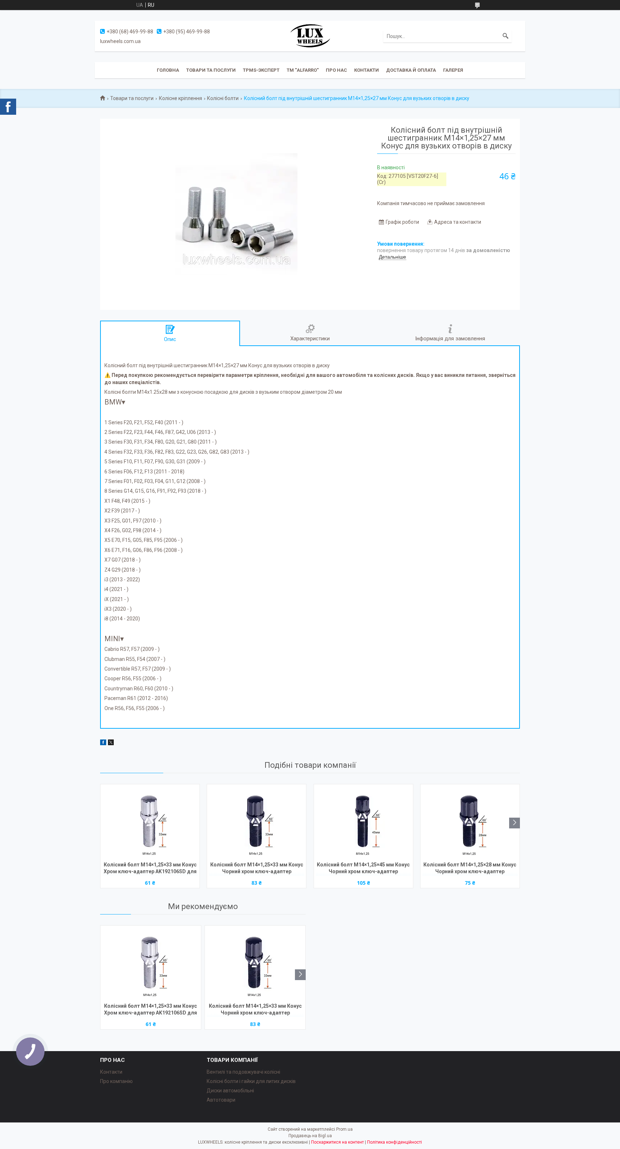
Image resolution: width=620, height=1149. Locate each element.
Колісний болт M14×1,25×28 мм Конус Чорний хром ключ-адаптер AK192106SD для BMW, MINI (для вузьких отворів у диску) (469, 869)
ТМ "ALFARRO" (303, 70)
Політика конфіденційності (394, 1142)
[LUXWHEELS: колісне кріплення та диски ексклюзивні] (310, 35)
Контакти (366, 70)
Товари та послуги (211, 70)
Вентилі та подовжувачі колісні (243, 1072)
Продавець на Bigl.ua (310, 1135)
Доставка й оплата (411, 70)
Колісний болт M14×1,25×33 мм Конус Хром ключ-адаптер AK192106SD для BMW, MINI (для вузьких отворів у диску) (150, 869)
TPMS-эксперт (261, 70)
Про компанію (116, 1081)
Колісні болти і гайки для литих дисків (251, 1081)
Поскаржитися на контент (337, 1142)
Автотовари (221, 1100)
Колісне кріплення (180, 98)
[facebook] (103, 743)
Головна (168, 70)
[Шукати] (505, 36)
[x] (111, 743)
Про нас (336, 70)
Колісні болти (223, 98)
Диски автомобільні (230, 1090)
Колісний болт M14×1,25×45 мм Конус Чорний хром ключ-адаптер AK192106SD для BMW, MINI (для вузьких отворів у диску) (363, 869)
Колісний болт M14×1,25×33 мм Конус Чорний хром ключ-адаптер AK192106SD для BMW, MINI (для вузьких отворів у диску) (256, 869)
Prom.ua (344, 1129)
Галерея (453, 70)
